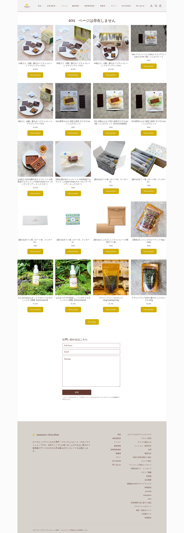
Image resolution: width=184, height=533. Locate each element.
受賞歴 (148, 476)
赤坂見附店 (116, 438)
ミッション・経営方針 (142, 446)
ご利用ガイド (146, 514)
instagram (147, 495)
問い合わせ (116, 465)
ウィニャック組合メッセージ (140, 465)
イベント (117, 442)
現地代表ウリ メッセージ (141, 468)
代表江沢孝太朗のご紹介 (142, 457)
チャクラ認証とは (144, 442)
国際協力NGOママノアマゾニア (139, 484)
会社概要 (148, 480)
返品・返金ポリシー (143, 510)
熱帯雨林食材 (116, 449)
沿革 (149, 449)
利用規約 (115, 397)
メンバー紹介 (146, 461)
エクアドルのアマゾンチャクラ (139, 434)
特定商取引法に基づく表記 (141, 503)
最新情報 (117, 446)
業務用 (118, 453)
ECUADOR (116, 461)
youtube (148, 491)
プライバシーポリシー (102, 397)
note (149, 499)
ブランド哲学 (146, 438)
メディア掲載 (146, 472)
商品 (119, 434)
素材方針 (148, 453)
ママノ (118, 457)
